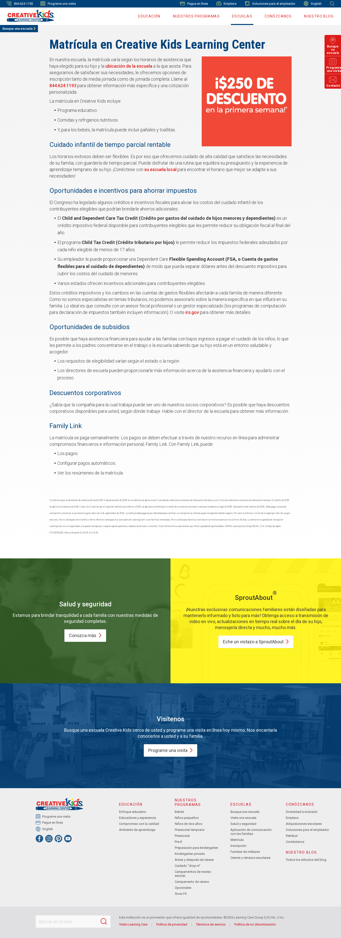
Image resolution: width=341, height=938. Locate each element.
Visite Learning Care (133, 924)
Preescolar (182, 836)
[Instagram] (49, 838)
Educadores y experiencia (137, 818)
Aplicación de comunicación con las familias (251, 832)
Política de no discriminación (255, 924)
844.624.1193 (62, 85)
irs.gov (192, 312)
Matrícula (237, 840)
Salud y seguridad (243, 824)
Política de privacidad (171, 924)
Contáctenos (295, 842)
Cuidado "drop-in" (187, 866)
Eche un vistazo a (253, 641)
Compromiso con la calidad (139, 824)
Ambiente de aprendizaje (137, 830)
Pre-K (178, 842)
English (316, 3)
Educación (149, 16)
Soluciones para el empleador (273, 3)
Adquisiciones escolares (304, 824)
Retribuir (292, 836)
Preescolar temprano (190, 830)
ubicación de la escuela (128, 66)
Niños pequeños (187, 818)
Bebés (179, 812)
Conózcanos (278, 16)
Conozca (82, 635)
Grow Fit (181, 894)
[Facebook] (39, 838)
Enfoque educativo (132, 812)
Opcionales (183, 888)
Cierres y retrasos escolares (250, 858)
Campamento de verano (192, 882)
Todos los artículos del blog (306, 860)
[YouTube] (68, 838)
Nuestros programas (196, 16)
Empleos (230, 3)
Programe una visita (62, 3)
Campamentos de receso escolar (193, 874)
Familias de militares (245, 852)
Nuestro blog (319, 16)
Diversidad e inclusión (302, 812)
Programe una (167, 750)
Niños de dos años (188, 824)
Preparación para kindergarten (196, 848)
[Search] (104, 921)
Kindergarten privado (190, 854)
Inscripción (238, 846)
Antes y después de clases (194, 860)
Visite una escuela (243, 818)
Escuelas (242, 16)
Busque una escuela (17, 28)
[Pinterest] (58, 838)
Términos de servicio (211, 924)
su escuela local (160, 169)
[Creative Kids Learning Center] (28, 15)
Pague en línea (197, 3)
